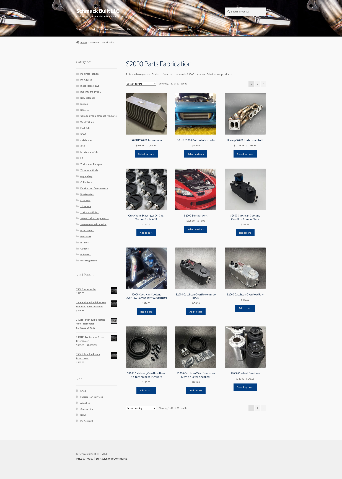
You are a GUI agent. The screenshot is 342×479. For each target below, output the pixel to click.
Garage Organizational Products (98, 115)
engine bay (86, 176)
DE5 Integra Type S (90, 91)
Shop (79, 29)
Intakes (84, 242)
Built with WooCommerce (111, 458)
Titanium (85, 206)
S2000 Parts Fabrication (93, 224)
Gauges (84, 248)
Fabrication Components (94, 188)
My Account (176, 29)
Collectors (86, 182)
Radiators (85, 236)
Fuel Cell (85, 128)
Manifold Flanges (90, 73)
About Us (124, 29)
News (159, 29)
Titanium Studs (89, 170)
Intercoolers (87, 230)
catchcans (86, 140)
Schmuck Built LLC (97, 10)
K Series (84, 110)
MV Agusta (86, 79)
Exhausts (85, 200)
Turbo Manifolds (89, 212)
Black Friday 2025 (89, 85)
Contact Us (143, 29)
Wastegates (87, 194)
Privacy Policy (84, 458)
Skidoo (84, 103)
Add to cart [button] (146, 232)
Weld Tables (87, 121)
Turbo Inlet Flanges (91, 164)
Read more (245, 232)
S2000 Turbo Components (94, 218)
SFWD (83, 134)
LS (81, 158)
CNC (82, 146)
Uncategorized (88, 260)
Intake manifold (89, 152)
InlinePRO (85, 254)
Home (84, 42)
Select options (146, 154)
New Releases (87, 97)
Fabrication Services (101, 29)
